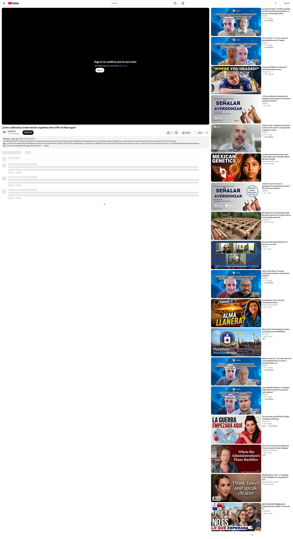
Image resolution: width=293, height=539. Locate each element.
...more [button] (46, 146)
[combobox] (141, 3)
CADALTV (12, 131)
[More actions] (207, 132)
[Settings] (275, 3)
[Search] (175, 3)
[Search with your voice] (183, 3)
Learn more (123, 66)
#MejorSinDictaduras (27, 139)
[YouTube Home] (13, 3)
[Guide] (4, 3)
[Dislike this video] (176, 132)
